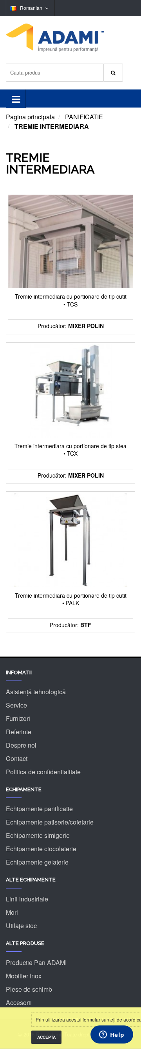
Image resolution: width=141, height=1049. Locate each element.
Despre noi (21, 745)
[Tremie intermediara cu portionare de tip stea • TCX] (70, 390)
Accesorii (19, 1002)
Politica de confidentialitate (43, 771)
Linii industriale (27, 898)
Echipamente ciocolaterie (41, 848)
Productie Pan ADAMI (36, 962)
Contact (16, 758)
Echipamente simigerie (38, 835)
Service (16, 705)
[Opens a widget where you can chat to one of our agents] (111, 1035)
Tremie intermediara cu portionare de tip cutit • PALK (71, 599)
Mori (12, 912)
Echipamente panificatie (39, 808)
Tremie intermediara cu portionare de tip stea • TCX (70, 450)
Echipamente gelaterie (37, 862)
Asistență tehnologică (36, 691)
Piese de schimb (29, 989)
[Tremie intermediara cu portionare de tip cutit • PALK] (70, 539)
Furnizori (18, 718)
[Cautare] (113, 73)
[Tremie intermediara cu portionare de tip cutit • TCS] (70, 240)
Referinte (18, 731)
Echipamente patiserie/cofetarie (50, 821)
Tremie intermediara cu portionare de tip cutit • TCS (71, 300)
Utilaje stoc (21, 925)
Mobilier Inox (24, 975)
